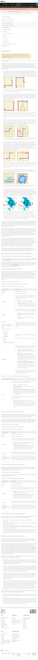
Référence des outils (17, 7)
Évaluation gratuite (31, 4)
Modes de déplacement (7, 29)
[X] (33, 610)
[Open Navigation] (36, 1)
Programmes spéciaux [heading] (15, 631)
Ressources (19, 4)
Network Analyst (15, 13)
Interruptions (5, 31)
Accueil (2, 6)
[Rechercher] (34, 1)
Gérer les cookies (28, 654)
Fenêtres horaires (5, 39)
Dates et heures (5, 37)
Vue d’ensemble (5, 4)
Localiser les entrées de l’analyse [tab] (8, 25)
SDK (27, 6)
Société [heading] (2, 631)
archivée (14, 54)
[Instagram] (33, 612)
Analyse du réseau (22, 13)
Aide (12, 6)
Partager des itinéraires (5, 46)
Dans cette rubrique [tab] (5, 60)
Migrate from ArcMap (32, 7)
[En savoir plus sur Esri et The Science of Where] (3, 611)
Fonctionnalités (12, 4)
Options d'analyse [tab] (6, 27)
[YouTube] (35, 612)
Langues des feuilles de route (7, 33)
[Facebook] (31, 610)
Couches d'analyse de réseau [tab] (8, 23)
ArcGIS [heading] (2, 615)
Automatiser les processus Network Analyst (8, 44)
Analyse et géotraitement (8, 13)
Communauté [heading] (14, 615)
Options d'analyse (29, 13)
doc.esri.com (24, 8)
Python (24, 6)
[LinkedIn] (35, 610)
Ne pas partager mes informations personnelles (34, 654)
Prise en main (6, 7)
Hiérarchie (4, 35)
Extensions (25, 4)
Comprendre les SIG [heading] (26, 615)
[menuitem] (6, 617)
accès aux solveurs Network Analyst (7, 18)
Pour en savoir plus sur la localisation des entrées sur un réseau (25, 338)
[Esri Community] (31, 612)
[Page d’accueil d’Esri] (3, 1)
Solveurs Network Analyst (6, 16)
